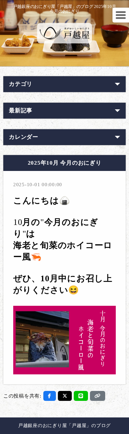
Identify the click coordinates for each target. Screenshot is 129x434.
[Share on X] (65, 396)
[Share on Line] (81, 396)
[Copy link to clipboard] (97, 396)
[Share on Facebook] (49, 396)
